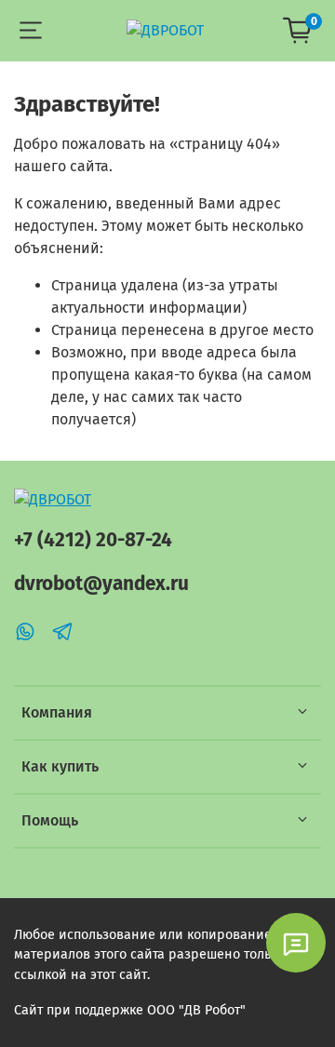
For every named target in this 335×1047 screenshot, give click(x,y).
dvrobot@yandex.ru (101, 584)
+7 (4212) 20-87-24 (93, 540)
